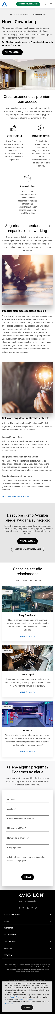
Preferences (9, 1004)
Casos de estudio (22, 14)
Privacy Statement (26, 999)
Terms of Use (14, 997)
